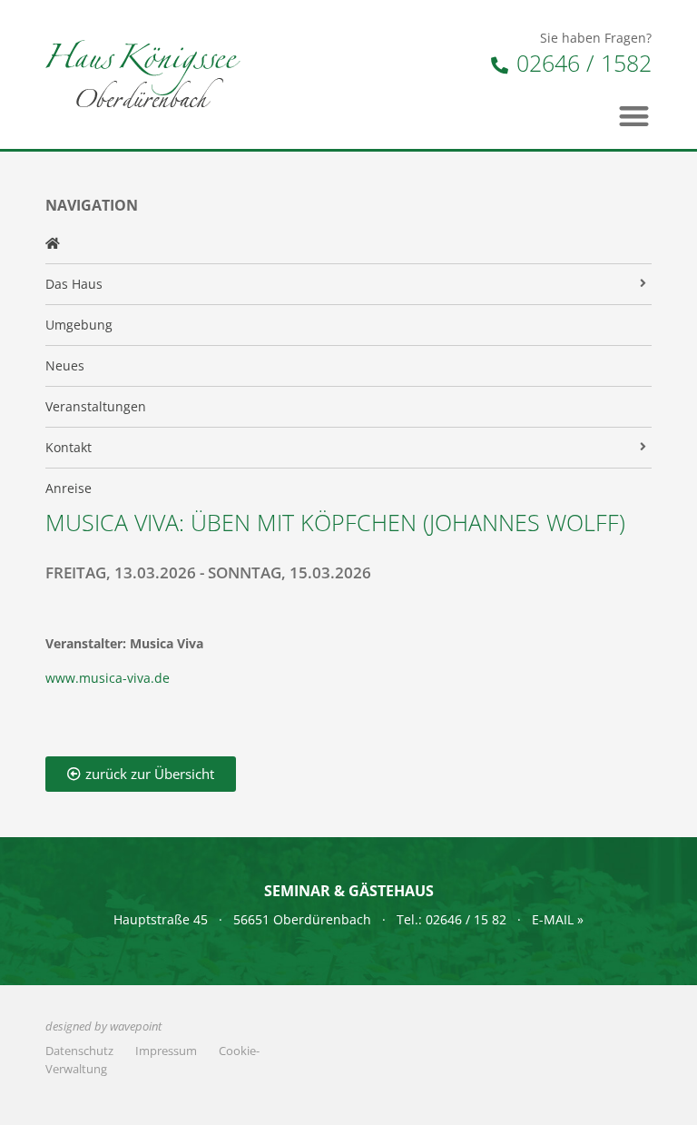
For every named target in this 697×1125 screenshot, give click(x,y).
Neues (64, 365)
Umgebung (79, 324)
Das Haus (74, 283)
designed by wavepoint (103, 1026)
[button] (635, 116)
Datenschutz (79, 1051)
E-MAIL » (558, 919)
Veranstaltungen (95, 406)
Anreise (68, 488)
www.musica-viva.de (107, 677)
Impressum (166, 1051)
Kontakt (68, 447)
